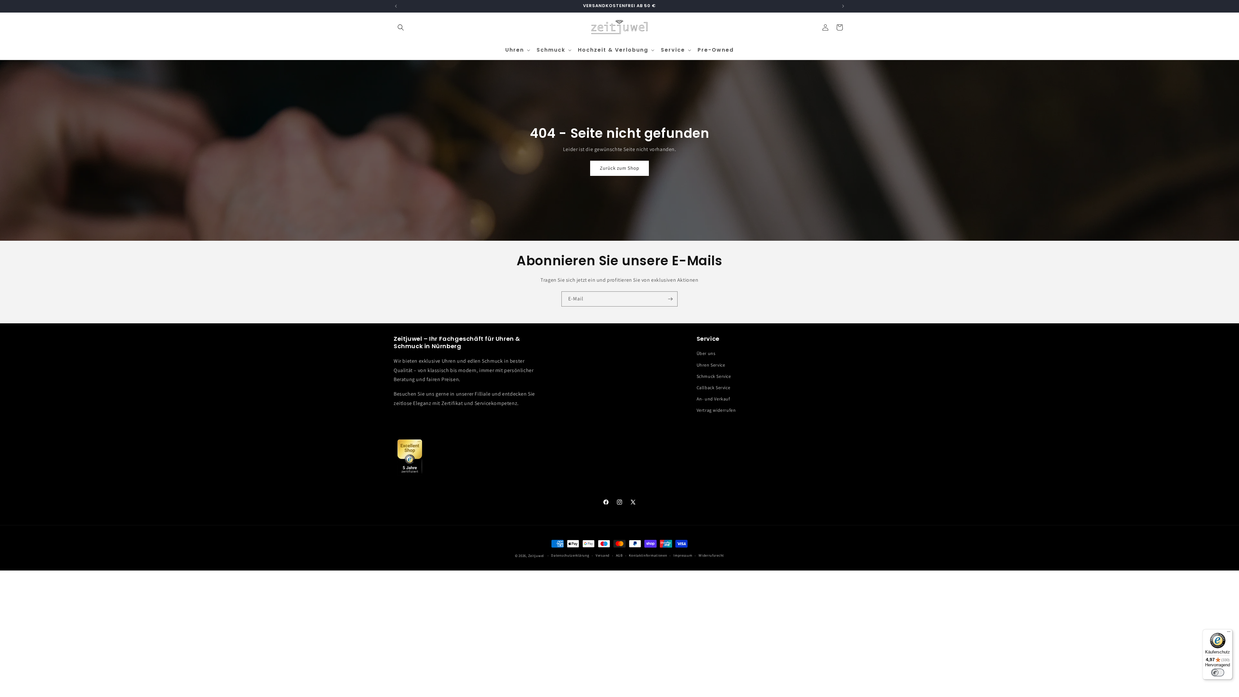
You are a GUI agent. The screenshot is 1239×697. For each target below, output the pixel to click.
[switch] (1217, 672)
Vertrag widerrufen (716, 410)
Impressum (682, 555)
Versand (602, 555)
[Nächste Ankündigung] (843, 6)
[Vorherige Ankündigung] (396, 6)
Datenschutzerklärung (570, 555)
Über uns (706, 353)
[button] (401, 27)
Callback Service (713, 387)
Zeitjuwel (536, 555)
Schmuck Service (714, 376)
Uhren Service (711, 365)
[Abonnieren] (670, 299)
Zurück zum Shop (619, 168)
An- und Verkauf (713, 399)
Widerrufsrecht (711, 555)
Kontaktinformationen (648, 555)
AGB (619, 555)
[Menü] (1229, 633)
